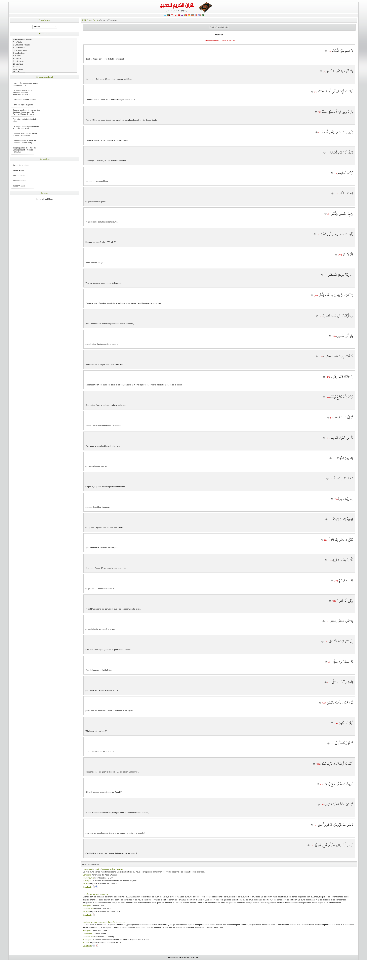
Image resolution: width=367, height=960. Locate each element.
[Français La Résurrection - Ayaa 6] (324, 153)
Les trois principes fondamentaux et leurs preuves (103, 869)
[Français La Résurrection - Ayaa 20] (323, 438)
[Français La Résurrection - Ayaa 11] (336, 255)
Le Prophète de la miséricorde (24, 100)
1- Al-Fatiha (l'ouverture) (22, 39)
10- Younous (18, 64)
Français (95, 20)
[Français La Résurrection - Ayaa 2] (321, 71)
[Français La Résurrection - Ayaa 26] (325, 560)
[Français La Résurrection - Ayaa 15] (329, 336)
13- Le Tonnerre (19, 72)
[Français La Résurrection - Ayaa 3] (312, 92)
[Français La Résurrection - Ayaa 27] (332, 581)
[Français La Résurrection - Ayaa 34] (332, 723)
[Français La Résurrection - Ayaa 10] (314, 234)
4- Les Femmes (19, 48)
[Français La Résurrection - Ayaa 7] (331, 173)
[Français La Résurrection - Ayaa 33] (320, 703)
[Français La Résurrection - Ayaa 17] (324, 377)
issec (187, 957)
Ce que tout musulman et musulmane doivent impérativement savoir (22, 93)
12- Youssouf (18, 69)
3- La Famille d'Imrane (21, 45)
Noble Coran (86, 20)
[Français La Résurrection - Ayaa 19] (328, 418)
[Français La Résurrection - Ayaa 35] (328, 744)
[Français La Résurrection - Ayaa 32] (325, 683)
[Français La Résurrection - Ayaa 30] (322, 642)
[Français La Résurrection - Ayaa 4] (316, 112)
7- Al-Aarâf (17, 56)
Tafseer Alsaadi (19, 186)
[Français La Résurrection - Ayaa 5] (316, 133)
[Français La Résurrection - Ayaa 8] (332, 194)
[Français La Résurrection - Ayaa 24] (326, 520)
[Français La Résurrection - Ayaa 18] (324, 397)
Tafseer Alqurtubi (19, 181)
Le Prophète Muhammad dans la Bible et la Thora (25, 84)
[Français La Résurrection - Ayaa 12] (321, 275)
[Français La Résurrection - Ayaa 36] (314, 764)
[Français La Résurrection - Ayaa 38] (318, 805)
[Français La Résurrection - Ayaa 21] (330, 458)
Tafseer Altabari (19, 176)
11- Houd (16, 67)
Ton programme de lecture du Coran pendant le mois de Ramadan (24, 150)
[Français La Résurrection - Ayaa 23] (331, 499)
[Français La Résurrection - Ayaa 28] (330, 601)
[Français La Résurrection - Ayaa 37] (318, 784)
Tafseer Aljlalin (18, 170)
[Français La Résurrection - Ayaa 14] (316, 316)
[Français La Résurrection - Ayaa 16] (316, 357)
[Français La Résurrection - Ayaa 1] (325, 51)
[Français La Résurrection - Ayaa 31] (326, 662)
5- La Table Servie (20, 50)
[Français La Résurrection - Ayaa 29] (323, 621)
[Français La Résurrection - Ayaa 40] (308, 846)
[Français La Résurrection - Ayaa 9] (325, 214)
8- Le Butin (17, 59)
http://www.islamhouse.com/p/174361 (105, 912)
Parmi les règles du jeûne (23, 105)
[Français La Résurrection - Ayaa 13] (312, 296)
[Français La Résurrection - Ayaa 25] (322, 540)
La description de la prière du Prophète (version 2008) (24, 142)
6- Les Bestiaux (19, 53)
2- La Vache (17, 42)
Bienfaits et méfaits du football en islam (26, 120)
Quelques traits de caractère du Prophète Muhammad (104, 922)
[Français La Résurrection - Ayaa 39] (311, 825)
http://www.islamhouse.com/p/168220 (105, 942)
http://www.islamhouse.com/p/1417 (104, 884)
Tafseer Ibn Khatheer (21, 165)
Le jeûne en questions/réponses (95, 894)
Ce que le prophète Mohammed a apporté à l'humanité (26, 127)
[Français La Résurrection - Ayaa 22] (327, 479)
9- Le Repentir (18, 61)
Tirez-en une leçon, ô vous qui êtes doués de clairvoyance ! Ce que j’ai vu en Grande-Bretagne (26, 112)
